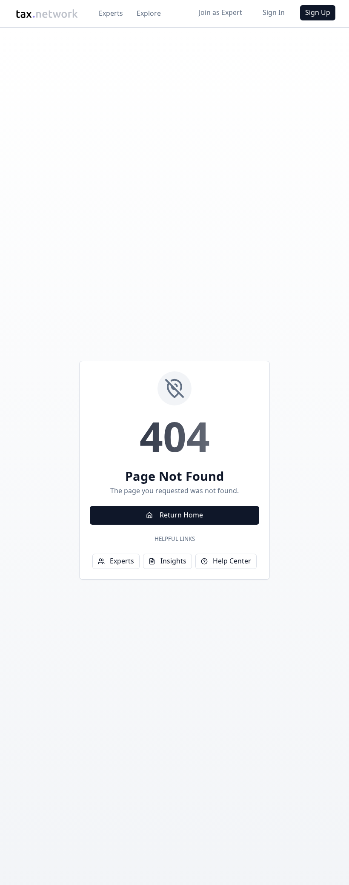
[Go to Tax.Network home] (47, 13)
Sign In (274, 12)
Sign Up (317, 12)
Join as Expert (220, 12)
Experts (111, 13)
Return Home (181, 515)
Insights (173, 561)
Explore (149, 13)
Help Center (232, 561)
